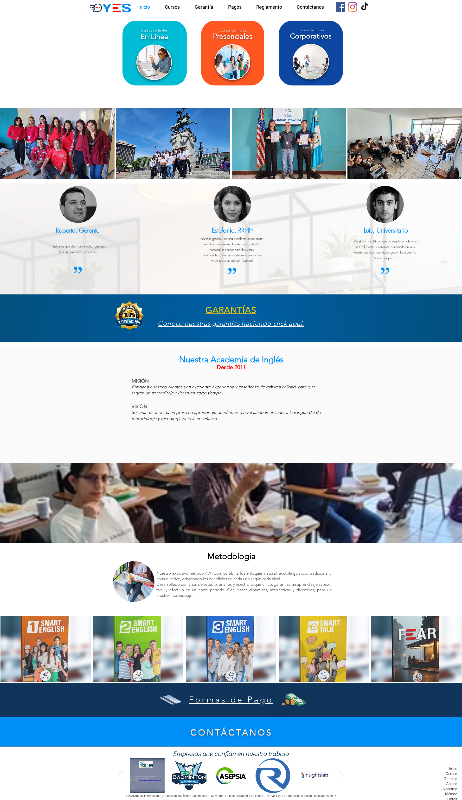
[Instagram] (352, 7)
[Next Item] (342, 775)
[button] (45, 649)
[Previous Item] (120, 775)
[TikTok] (364, 7)
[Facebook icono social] (340, 7)
